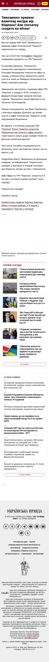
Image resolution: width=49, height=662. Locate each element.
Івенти (32, 542)
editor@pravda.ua (31, 638)
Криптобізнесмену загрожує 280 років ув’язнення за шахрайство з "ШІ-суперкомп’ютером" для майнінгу (23, 442)
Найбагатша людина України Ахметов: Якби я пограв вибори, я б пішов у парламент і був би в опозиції (22, 205)
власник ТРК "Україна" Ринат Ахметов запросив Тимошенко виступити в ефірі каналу (21, 129)
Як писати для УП (12, 554)
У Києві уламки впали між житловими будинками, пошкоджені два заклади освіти (32, 273)
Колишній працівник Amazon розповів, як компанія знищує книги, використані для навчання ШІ (24, 385)
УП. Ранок (25, 10)
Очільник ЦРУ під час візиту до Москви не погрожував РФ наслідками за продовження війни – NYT (23, 430)
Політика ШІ (15, 548)
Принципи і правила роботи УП (24, 551)
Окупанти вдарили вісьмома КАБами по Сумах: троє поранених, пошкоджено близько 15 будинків (24, 397)
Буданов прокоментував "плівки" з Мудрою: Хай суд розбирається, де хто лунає (32, 302)
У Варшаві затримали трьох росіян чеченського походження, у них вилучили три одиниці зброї (33, 334)
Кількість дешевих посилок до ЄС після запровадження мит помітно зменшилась (24, 466)
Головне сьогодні (12, 265)
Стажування (26, 554)
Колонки (35, 10)
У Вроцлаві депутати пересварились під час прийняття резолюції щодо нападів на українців (31, 351)
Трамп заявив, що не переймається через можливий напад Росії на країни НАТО (23, 418)
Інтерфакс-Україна (29, 594)
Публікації (14, 10)
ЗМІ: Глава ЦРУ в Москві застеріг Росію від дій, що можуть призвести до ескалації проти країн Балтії (32, 317)
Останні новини (12, 377)
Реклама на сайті (20, 542)
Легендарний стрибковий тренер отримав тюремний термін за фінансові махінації (21, 454)
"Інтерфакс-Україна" (31, 55)
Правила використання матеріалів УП (24, 545)
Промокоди (38, 554)
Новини (5, 10)
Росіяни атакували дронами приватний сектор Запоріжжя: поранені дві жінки (24, 408)
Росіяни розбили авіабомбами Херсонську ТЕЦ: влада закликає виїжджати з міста (32, 287)
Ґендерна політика (30, 548)
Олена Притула (33, 636)
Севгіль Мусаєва (32, 634)
